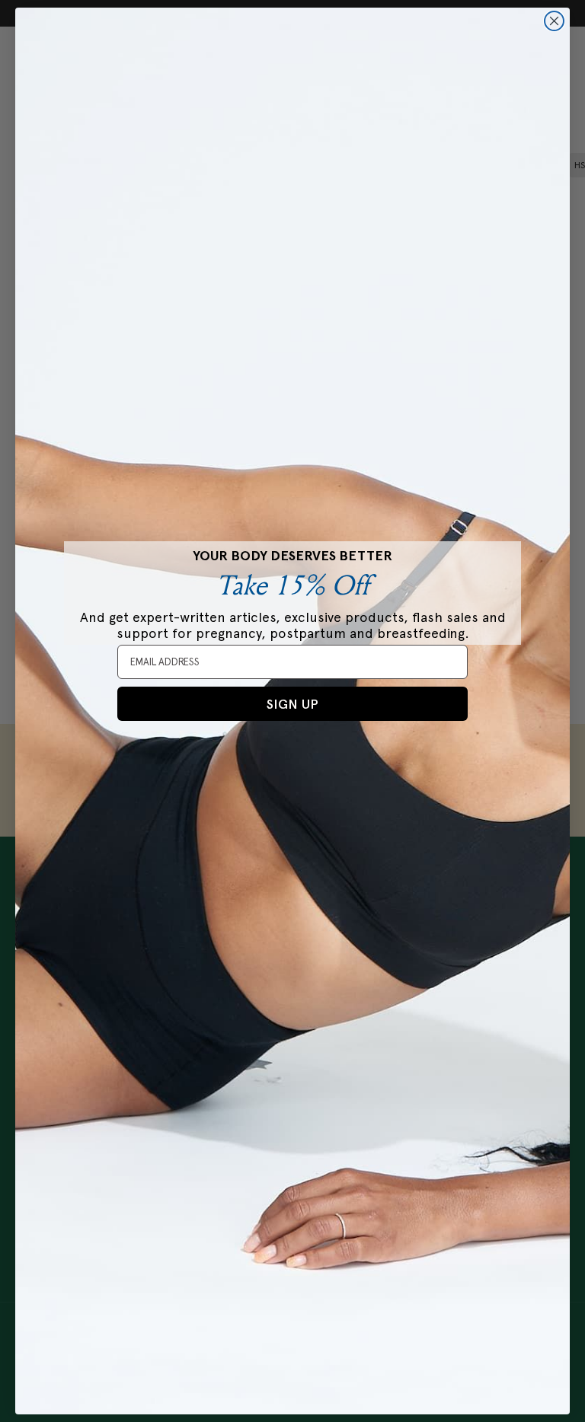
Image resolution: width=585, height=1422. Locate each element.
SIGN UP (292, 704)
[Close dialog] (554, 20)
